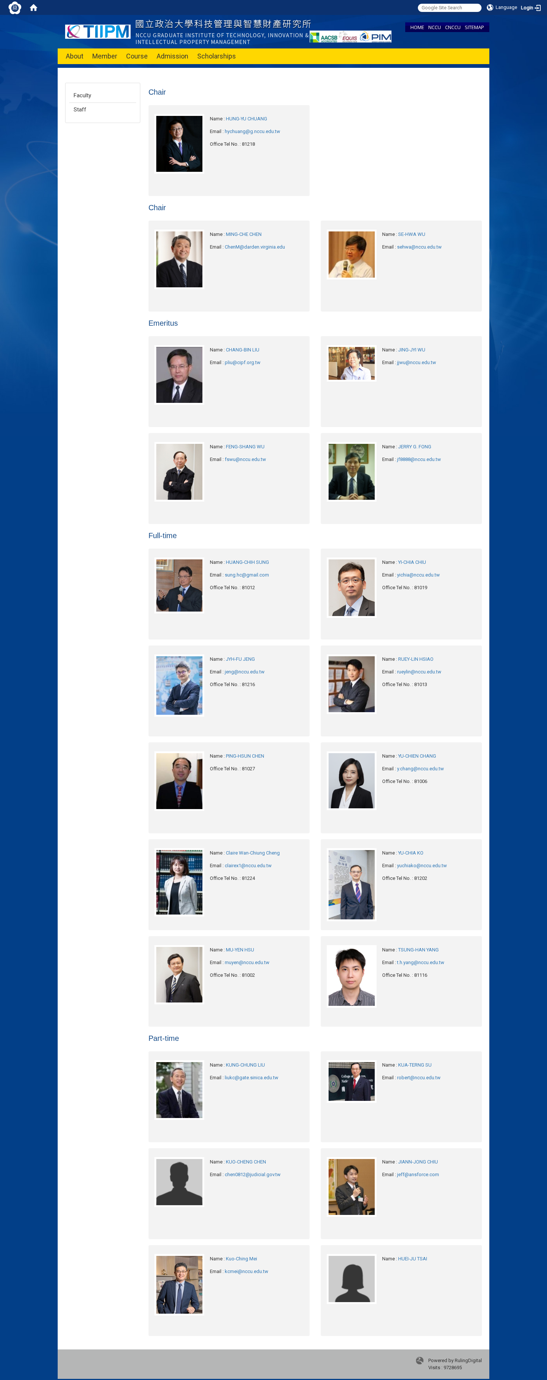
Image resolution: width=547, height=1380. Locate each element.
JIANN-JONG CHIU (418, 1162)
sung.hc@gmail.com (247, 575)
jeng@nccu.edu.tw (245, 672)
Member (104, 56)
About (74, 56)
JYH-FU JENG (240, 659)
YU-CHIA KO (410, 853)
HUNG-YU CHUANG (246, 118)
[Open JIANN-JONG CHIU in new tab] (352, 1186)
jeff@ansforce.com (418, 1174)
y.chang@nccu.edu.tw (420, 768)
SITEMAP (474, 27)
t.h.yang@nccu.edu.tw (420, 962)
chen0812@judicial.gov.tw (253, 1174)
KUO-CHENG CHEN (246, 1162)
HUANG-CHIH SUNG (247, 562)
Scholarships (216, 56)
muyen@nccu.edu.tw (247, 962)
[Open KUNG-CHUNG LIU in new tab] (179, 1089)
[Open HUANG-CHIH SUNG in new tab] (179, 584)
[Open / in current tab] (188, 31)
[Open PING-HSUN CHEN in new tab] (179, 780)
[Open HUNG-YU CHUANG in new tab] (179, 143)
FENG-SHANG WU (245, 446)
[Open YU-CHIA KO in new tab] (352, 884)
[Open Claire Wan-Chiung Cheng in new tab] (179, 881)
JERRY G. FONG (414, 446)
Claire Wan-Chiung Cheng (253, 853)
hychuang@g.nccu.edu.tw (252, 131)
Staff (80, 109)
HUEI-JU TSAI (412, 1258)
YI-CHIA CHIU (412, 562)
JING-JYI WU (411, 350)
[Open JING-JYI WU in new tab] (352, 362)
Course (137, 56)
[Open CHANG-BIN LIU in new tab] (179, 374)
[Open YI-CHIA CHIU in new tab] (352, 587)
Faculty (82, 95)
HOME (417, 27)
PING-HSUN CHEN (245, 756)
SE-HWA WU (411, 234)
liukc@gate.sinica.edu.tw (251, 1077)
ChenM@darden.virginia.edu (255, 247)
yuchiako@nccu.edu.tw (422, 865)
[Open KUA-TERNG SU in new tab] (352, 1081)
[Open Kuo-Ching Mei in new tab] (179, 1284)
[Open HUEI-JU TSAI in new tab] (352, 1278)
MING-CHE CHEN (244, 234)
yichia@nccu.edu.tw (418, 575)
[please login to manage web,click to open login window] (15, 7)
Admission (172, 56)
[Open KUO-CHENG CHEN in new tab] (179, 1181)
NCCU (434, 27)
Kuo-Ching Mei (241, 1258)
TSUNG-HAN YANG (418, 950)
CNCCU (453, 27)
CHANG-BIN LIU (242, 350)
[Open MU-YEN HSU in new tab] (179, 974)
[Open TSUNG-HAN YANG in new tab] (352, 975)
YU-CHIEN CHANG (417, 756)
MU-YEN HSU (240, 950)
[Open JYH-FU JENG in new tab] (179, 685)
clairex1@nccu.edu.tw (248, 865)
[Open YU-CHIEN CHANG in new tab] (352, 780)
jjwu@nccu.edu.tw (416, 362)
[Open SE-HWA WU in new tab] (352, 254)
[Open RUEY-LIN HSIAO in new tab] (352, 683)
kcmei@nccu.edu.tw (246, 1271)
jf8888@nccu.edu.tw (419, 459)
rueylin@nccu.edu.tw (419, 672)
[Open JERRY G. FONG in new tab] (352, 471)
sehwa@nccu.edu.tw (419, 247)
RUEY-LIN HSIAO (416, 659)
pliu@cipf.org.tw (242, 362)
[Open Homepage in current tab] (33, 7)
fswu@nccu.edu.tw (245, 459)
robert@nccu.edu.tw (419, 1077)
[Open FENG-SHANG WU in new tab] (179, 471)
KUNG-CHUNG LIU (245, 1065)
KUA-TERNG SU (415, 1065)
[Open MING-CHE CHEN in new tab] (179, 258)
